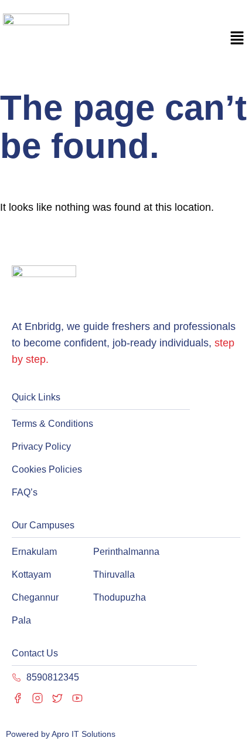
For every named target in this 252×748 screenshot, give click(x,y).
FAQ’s (25, 492)
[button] (237, 39)
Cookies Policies (47, 469)
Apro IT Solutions (82, 734)
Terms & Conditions (52, 424)
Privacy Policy (41, 447)
